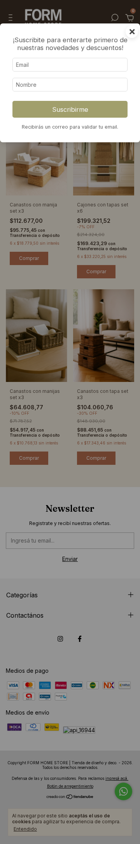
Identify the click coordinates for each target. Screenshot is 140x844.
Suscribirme (70, 109)
